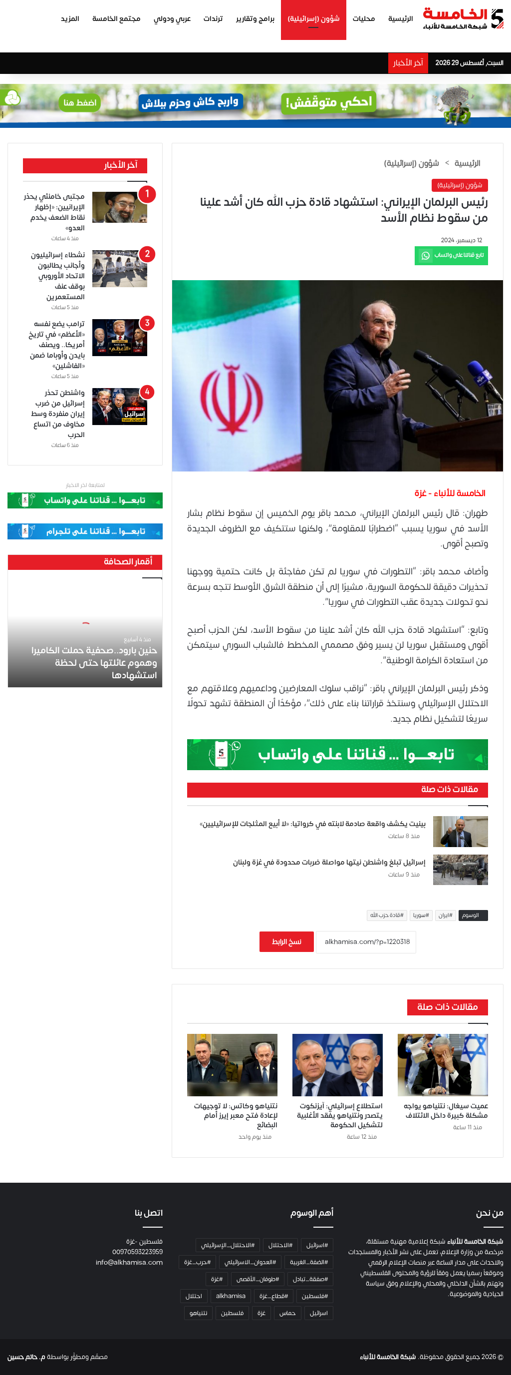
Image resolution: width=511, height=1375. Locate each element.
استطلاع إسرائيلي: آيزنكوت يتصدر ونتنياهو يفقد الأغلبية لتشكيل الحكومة (340, 1115)
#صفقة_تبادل (310, 1279)
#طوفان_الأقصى (258, 1279)
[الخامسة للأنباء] (463, 18)
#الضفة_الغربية (309, 1262)
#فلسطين (315, 1296)
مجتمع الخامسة (116, 18)
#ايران (446, 915)
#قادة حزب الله (387, 915)
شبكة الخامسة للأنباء (388, 1357)
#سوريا (421, 915)
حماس (287, 1313)
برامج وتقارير (255, 18)
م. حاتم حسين (26, 1357)
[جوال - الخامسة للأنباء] (255, 105)
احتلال (194, 1296)
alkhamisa (231, 1296)
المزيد (70, 18)
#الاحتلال (280, 1245)
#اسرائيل (317, 1245)
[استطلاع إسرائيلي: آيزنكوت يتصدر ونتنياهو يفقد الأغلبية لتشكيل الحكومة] (337, 1065)
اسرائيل (319, 1313)
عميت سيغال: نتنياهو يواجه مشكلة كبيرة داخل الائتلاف (446, 1110)
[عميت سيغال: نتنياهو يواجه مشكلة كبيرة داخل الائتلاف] (443, 1065)
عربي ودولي (172, 18)
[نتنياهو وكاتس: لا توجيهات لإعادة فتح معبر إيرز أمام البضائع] (232, 1065)
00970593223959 (137, 1252)
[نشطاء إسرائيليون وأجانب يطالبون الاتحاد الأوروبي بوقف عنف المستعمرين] (119, 268)
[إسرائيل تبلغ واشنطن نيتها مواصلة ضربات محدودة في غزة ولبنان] (460, 870)
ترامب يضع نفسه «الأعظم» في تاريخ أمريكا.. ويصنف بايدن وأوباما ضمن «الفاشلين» (56, 345)
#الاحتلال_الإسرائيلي (228, 1245)
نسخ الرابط (286, 941)
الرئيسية (400, 18)
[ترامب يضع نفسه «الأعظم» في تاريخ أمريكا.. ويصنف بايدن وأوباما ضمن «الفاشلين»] (119, 337)
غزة (261, 1313)
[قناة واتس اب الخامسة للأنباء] (337, 754)
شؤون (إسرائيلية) (313, 18)
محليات (364, 18)
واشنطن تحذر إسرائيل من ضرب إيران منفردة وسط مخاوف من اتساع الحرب (58, 414)
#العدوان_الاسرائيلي (250, 1262)
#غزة (217, 1279)
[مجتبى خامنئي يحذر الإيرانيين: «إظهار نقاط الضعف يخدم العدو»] (119, 207)
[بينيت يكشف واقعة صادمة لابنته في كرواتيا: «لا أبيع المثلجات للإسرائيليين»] (460, 831)
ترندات (213, 18)
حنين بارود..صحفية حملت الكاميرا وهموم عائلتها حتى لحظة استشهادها (94, 663)
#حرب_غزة (197, 1262)
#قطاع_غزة (273, 1296)
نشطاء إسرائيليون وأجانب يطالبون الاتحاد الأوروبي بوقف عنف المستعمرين (58, 276)
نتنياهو (198, 1313)
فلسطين (232, 1313)
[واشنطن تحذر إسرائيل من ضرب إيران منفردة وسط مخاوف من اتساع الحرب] (119, 406)
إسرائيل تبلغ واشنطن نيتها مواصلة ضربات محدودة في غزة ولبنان (329, 862)
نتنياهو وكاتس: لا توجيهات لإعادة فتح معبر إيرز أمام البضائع (235, 1115)
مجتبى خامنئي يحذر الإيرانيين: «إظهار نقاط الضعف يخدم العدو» (54, 212)
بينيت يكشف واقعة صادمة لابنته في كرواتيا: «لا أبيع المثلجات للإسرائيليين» (313, 824)
